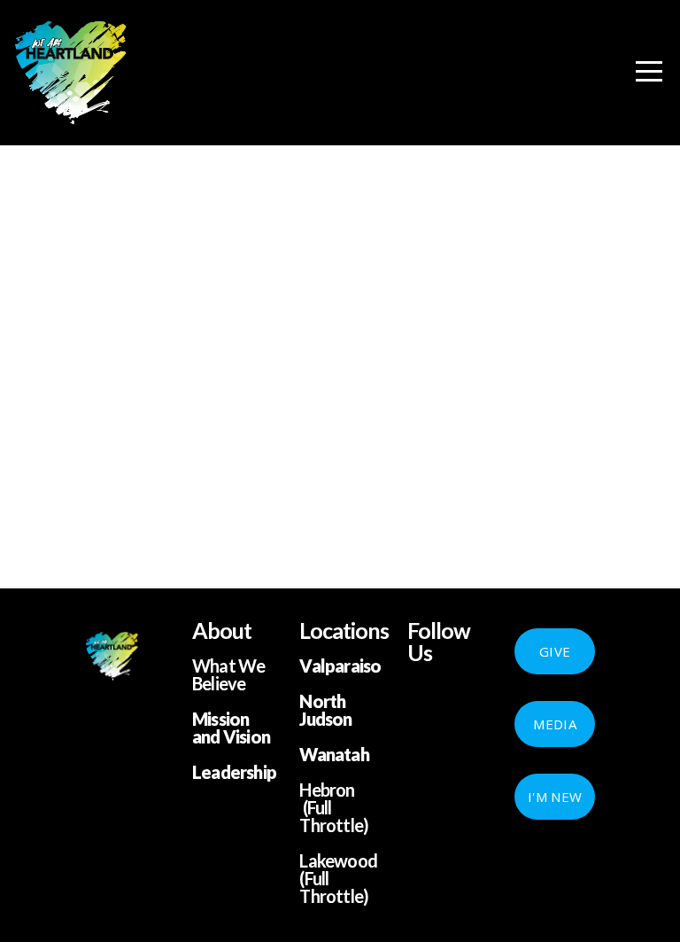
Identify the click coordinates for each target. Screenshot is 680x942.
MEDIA (554, 724)
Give (554, 651)
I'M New (555, 797)
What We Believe (228, 674)
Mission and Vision (231, 727)
